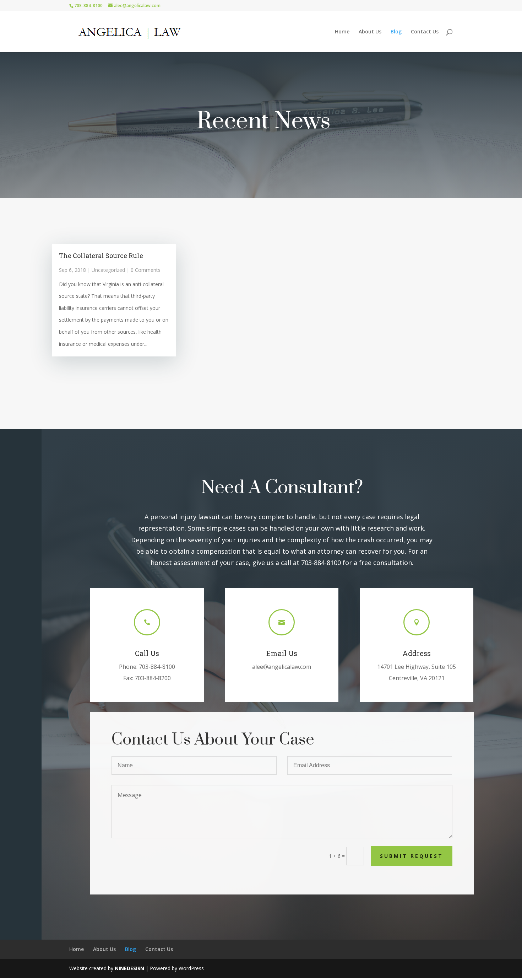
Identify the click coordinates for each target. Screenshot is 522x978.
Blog (396, 32)
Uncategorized (108, 270)
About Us (370, 32)
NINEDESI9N (129, 968)
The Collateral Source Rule (101, 255)
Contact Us (425, 32)
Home (342, 32)
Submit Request (411, 856)
